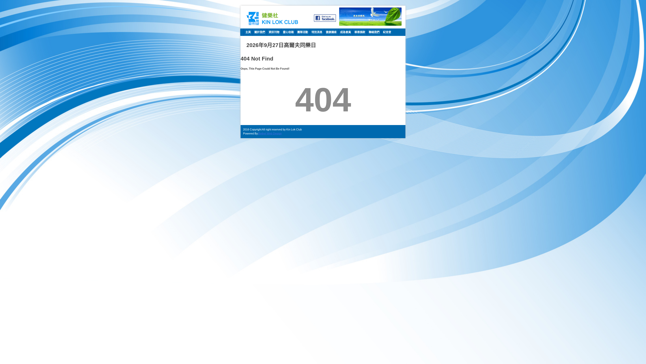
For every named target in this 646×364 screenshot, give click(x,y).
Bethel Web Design (270, 133)
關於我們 (259, 32)
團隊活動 (302, 32)
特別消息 (317, 32)
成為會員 (345, 32)
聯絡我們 (374, 32)
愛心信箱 (288, 32)
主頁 (248, 32)
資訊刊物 (274, 32)
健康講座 (331, 32)
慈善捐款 (359, 32)
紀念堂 (387, 32)
